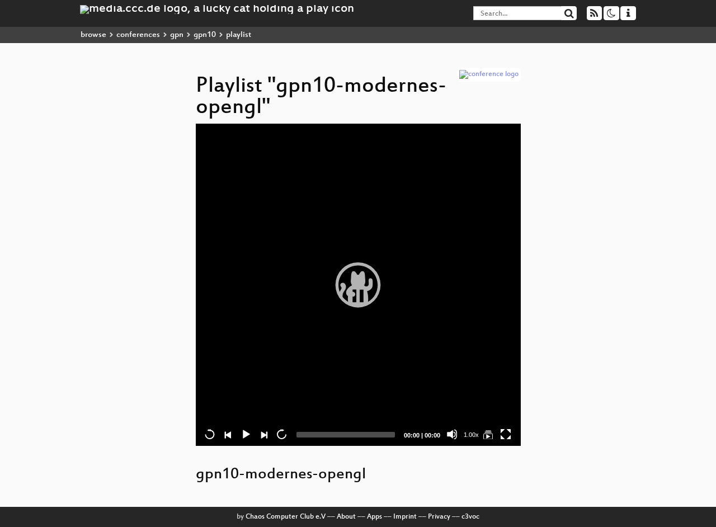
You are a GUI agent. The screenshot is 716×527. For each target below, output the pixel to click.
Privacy (439, 517)
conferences (138, 35)
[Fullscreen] (506, 434)
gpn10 (205, 35)
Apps (374, 517)
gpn (176, 35)
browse (93, 35)
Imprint (405, 517)
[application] (358, 285)
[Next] (263, 434)
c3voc (470, 517)
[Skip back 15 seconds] (210, 434)
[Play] (358, 285)
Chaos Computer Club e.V (286, 517)
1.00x (471, 434)
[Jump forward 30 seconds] (281, 434)
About (346, 517)
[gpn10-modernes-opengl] (488, 434)
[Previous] (228, 434)
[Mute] (452, 434)
